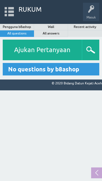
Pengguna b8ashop (17, 27)
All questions (16, 33)
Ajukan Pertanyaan (42, 49)
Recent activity (85, 27)
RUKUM (30, 9)
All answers (51, 33)
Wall (51, 27)
